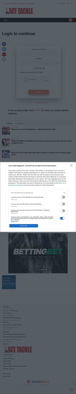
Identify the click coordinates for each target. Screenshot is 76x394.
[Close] (72, 166)
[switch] (62, 197)
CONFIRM (23, 226)
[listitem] (38, 193)
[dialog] (38, 197)
